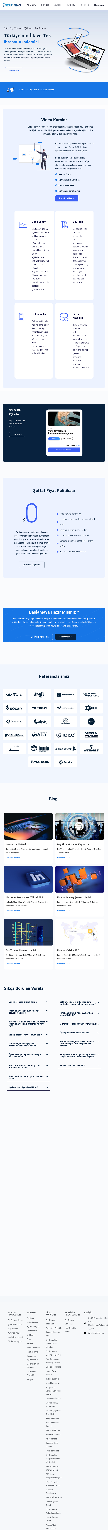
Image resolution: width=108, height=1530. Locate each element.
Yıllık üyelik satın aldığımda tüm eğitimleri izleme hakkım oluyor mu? (78, 1003)
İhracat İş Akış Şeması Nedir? (74, 897)
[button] (28, 1002)
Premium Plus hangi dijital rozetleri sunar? (26, 1077)
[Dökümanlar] (23, 317)
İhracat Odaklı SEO (68, 950)
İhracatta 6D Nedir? (17, 844)
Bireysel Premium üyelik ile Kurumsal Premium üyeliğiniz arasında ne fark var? (27, 1023)
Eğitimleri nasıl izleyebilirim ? (23, 1002)
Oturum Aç (99, 5)
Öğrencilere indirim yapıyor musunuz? (78, 1024)
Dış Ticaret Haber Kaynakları (73, 844)
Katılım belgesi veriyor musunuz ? (25, 1035)
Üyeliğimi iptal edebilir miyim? (74, 1032)
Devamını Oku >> (13, 858)
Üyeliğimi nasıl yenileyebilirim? (23, 1087)
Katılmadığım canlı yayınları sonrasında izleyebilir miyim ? (23, 1044)
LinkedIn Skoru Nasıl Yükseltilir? (24, 897)
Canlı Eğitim (39, 221)
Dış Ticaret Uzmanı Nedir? (21, 950)
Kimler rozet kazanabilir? (72, 1065)
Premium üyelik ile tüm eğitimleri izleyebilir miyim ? (25, 1012)
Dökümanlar (39, 314)
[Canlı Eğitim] (23, 224)
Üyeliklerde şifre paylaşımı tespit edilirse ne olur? (25, 1055)
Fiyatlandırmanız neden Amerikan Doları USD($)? (76, 1014)
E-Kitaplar (79, 221)
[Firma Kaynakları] (64, 317)
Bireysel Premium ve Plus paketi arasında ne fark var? (24, 1066)
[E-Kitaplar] (64, 224)
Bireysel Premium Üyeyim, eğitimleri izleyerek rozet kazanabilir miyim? (77, 1055)
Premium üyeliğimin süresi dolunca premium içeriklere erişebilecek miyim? (77, 1043)
